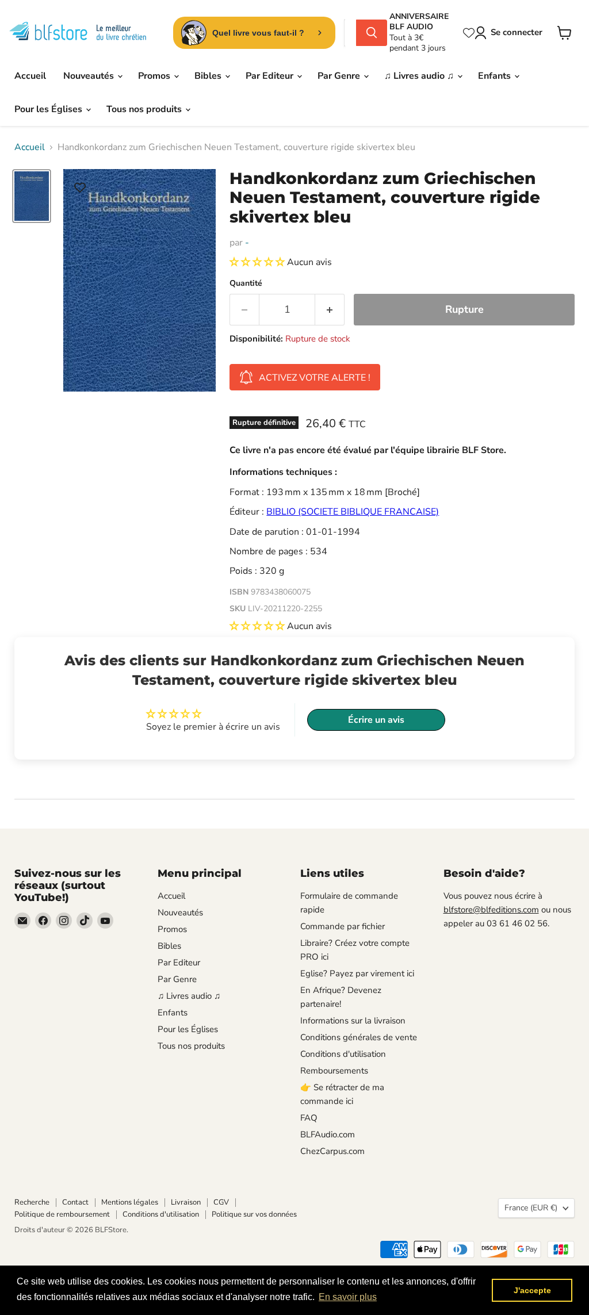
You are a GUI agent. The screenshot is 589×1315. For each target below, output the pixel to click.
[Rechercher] (371, 33)
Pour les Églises (49, 109)
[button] (258, 262)
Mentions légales (129, 1202)
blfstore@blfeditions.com (491, 909)
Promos (155, 76)
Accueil (30, 76)
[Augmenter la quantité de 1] (330, 309)
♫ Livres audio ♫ (420, 76)
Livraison (186, 1202)
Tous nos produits (145, 109)
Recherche (31, 1202)
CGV (221, 1202)
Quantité (246, 283)
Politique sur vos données (254, 1214)
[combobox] (350, 33)
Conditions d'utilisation (343, 1054)
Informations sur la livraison (353, 1020)
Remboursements (334, 1070)
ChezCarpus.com (332, 1151)
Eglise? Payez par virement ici (357, 973)
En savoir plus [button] (348, 1297)
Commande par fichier (342, 926)
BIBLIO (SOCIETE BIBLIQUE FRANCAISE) (352, 511)
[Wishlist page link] (469, 33)
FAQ (309, 1118)
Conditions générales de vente (358, 1037)
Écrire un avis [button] (376, 720)
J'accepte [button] (532, 1290)
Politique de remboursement (62, 1214)
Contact (75, 1202)
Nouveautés (89, 76)
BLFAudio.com (327, 1134)
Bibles (209, 76)
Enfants (495, 76)
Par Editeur (271, 76)
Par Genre (340, 76)
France (530, 1207)
